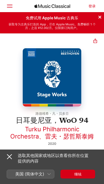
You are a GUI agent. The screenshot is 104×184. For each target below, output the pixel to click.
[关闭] (100, 16)
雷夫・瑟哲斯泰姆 (69, 136)
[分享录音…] (95, 41)
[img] (52, 6)
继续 (78, 174)
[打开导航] (9, 6)
